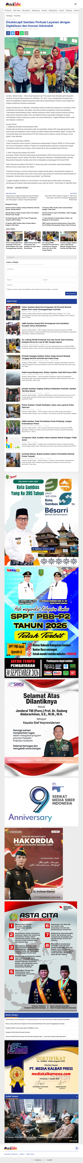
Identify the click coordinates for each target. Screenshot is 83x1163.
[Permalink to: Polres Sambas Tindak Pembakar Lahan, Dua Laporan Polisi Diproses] (13, 411)
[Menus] (75, 4)
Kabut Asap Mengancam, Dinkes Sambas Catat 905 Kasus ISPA (49, 372)
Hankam (24, 311)
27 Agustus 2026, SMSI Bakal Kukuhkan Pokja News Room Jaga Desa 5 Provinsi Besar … (40, 1137)
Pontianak (36, 344)
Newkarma (38, 1160)
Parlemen (24, 327)
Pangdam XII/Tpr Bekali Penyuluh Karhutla (18, 1032)
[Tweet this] (13, 33)
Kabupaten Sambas (21, 187)
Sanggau (46, 360)
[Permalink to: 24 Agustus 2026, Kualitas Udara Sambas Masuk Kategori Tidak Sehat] (13, 443)
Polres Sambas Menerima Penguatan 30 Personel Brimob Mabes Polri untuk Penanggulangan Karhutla (35, 1023)
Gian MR (49, 1160)
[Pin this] (17, 33)
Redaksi (22, 1154)
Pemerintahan (24, 28)
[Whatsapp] (22, 33)
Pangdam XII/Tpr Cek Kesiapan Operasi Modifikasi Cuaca (22, 1028)
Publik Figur (36, 458)
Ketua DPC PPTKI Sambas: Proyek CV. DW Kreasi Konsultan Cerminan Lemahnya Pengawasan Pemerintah (61, 197)
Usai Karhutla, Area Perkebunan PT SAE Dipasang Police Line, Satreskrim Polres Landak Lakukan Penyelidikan (38, 1019)
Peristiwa (31, 344)
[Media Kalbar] (13, 4)
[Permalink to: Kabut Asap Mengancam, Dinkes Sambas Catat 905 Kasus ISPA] (13, 378)
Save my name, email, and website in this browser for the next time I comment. (33, 289)
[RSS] (76, 1148)
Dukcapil (10, 187)
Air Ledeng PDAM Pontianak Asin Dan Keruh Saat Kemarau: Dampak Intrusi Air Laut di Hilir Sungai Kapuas (50, 246)
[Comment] (26, 33)
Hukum (23, 409)
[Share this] (8, 33)
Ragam (35, 425)
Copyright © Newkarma (11, 1154)
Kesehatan (17, 28)
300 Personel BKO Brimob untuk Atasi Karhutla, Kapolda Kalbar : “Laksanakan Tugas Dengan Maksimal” (36, 1036)
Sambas (30, 28)
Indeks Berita (30, 1154)
